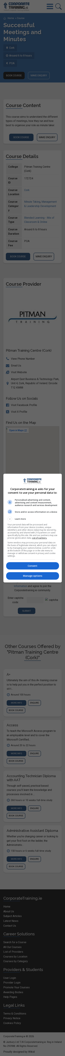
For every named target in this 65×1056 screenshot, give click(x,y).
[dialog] (32, 528)
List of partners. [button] (39, 537)
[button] (33, 519)
